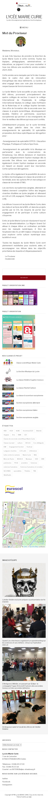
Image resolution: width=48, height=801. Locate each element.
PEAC (16, 463)
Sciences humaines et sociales (31, 467)
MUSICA (20, 459)
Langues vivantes (10, 451)
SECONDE (7, 471)
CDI (25, 435)
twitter (5, 779)
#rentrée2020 (28, 431)
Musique (29, 459)
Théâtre (27, 471)
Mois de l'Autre (9, 459)
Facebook (6, 782)
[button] (24, 522)
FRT (30, 797)
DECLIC (28, 443)
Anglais (6, 435)
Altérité (38, 431)
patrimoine (7, 463)
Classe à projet (9, 443)
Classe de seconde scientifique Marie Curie (19, 439)
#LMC (18, 431)
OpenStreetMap (33, 547)
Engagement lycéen (16, 447)
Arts (13, 435)
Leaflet (25, 547)
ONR (42, 459)
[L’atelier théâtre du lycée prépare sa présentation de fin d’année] (24, 596)
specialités (17, 471)
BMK (19, 435)
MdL (35, 455)
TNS (34, 471)
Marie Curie (27, 455)
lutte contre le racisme (12, 455)
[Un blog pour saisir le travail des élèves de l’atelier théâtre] (24, 723)
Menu (25, 27)
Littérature (33, 451)
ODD (36, 459)
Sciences (34, 463)
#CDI (11, 431)
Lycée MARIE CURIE (24, 16)
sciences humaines (10, 467)
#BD (5, 431)
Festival (29, 447)
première (24, 463)
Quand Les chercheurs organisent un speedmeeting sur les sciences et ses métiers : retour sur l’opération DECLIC (24, 643)
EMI (5, 447)
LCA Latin (22, 451)
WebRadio (7, 475)
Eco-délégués (39, 443)
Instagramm (7, 785)
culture (19, 443)
